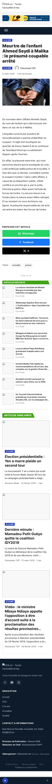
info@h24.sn (8, 732)
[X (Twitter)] (18, 682)
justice (28, 265)
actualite (16, 265)
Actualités (7, 711)
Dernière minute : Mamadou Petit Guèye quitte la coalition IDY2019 (23, 536)
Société (5, 715)
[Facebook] (5, 682)
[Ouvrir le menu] (6, 30)
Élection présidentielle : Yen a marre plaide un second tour (24, 461)
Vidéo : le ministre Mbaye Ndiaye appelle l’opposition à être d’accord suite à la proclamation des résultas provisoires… (23, 618)
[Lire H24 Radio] (5, 780)
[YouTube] (11, 682)
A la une (7, 40)
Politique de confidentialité (26, 767)
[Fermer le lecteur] (47, 780)
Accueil (5, 697)
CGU (4, 701)
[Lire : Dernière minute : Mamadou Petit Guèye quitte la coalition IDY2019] (26, 506)
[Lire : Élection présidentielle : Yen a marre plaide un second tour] (26, 433)
